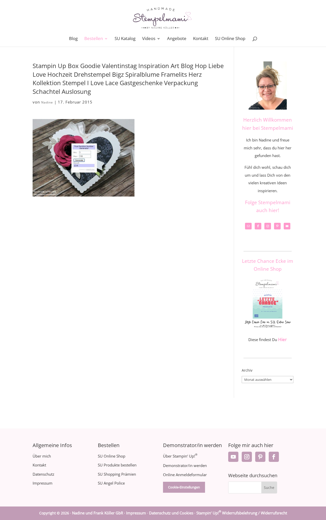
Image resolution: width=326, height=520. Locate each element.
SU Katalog (125, 39)
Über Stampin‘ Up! (180, 456)
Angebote (176, 39)
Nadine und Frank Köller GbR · (99, 512)
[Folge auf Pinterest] (260, 457)
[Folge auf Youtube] (233, 457)
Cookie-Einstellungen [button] (184, 487)
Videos (148, 39)
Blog (73, 39)
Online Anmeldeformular (185, 474)
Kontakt (200, 39)
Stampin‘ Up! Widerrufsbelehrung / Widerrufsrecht (241, 512)
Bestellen (93, 39)
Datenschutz (43, 474)
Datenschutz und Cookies (171, 512)
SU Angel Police (111, 483)
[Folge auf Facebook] (274, 457)
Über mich (42, 456)
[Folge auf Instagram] (247, 457)
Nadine (47, 102)
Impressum (42, 483)
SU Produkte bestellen (117, 464)
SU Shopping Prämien (117, 474)
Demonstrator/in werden (185, 465)
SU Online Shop (230, 39)
